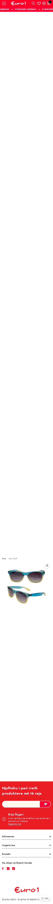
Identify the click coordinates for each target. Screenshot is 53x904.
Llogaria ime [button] (8, 845)
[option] (26, 674)
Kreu (4, 558)
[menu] (4, 3)
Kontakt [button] (6, 854)
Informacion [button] (8, 836)
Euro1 (13, 899)
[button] (33, 3)
